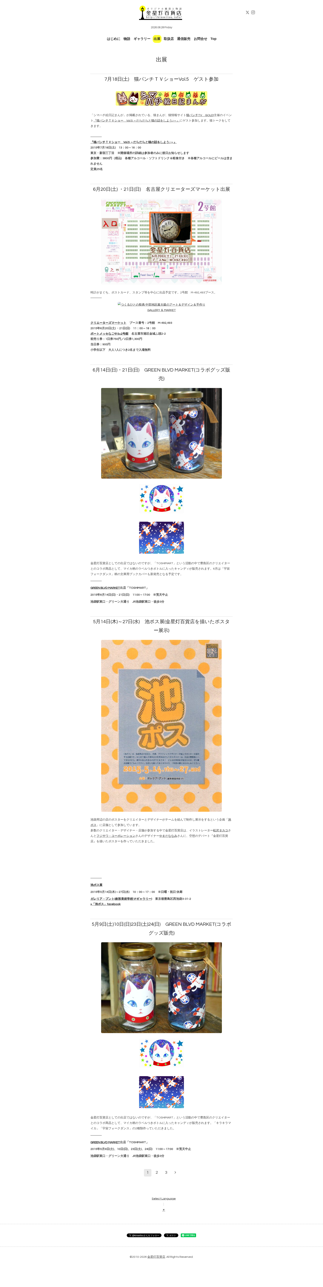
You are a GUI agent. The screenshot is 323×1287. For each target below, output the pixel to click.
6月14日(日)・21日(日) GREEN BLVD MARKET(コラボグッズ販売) (161, 374)
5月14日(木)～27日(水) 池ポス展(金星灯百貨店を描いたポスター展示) (161, 626)
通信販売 (183, 39)
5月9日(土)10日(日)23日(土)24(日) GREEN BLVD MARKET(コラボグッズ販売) (161, 929)
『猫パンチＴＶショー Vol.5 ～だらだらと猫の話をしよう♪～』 (136, 120)
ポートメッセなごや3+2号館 (109, 333)
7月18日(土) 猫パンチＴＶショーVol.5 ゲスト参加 (161, 79)
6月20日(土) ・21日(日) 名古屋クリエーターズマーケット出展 (161, 189)
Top (213, 39)
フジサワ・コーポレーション (115, 835)
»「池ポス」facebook (105, 904)
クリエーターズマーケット (108, 322)
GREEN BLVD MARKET (105, 587)
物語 (127, 39)
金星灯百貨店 (156, 1256)
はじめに (113, 39)
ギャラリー (142, 39)
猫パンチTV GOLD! (200, 115)
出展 (157, 39)
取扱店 (169, 39)
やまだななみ (168, 835)
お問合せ (200, 39)
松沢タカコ (220, 830)
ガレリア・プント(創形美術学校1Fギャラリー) (121, 898)
